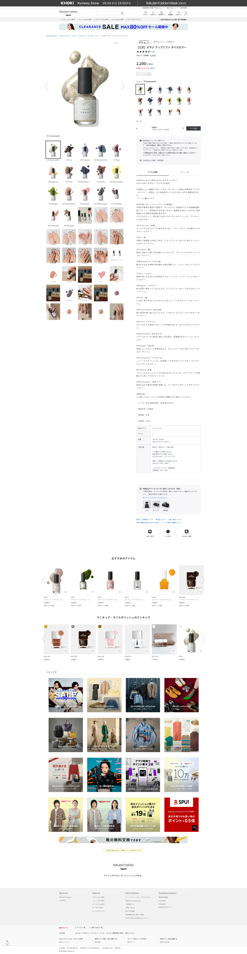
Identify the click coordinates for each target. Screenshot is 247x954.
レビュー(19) (184, 172)
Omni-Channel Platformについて (137, 918)
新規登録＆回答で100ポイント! (153, 8)
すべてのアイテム (98, 911)
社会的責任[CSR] (107, 948)
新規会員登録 (163, 897)
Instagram (162, 904)
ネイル (74, 36)
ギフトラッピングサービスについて (155, 498)
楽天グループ (171, 8)
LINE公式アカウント (166, 907)
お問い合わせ (130, 908)
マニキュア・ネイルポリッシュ (89, 36)
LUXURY (62, 900)
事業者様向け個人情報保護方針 (90, 948)
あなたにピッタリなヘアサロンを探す (71, 939)
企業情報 (62, 948)
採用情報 (117, 948)
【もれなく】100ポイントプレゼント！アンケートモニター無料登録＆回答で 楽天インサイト (105, 933)
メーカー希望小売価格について (171, 522)
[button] (84, 86)
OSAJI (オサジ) (64, 36)
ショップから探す (98, 901)
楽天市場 (183, 8)
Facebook (162, 901)
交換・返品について (174, 519)
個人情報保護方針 (72, 948)
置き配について (161, 519)
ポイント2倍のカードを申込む (137, 939)
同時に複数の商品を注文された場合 (147, 522)
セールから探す (97, 908)
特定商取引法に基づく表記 (134, 915)
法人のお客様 (130, 911)
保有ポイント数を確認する (168, 939)
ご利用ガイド (130, 904)
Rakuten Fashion (51, 36)
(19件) (153, 52)
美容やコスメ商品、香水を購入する (106, 939)
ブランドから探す (98, 897)
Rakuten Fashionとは (133, 901)
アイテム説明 (152, 172)
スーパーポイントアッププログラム (137, 897)
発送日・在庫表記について (144, 519)
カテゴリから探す (98, 904)
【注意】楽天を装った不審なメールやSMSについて (124, 850)
